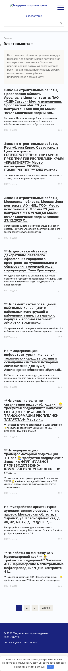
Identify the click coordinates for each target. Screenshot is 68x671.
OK (50, 666)
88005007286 (34, 16)
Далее (46, 607)
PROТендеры (11, 130)
